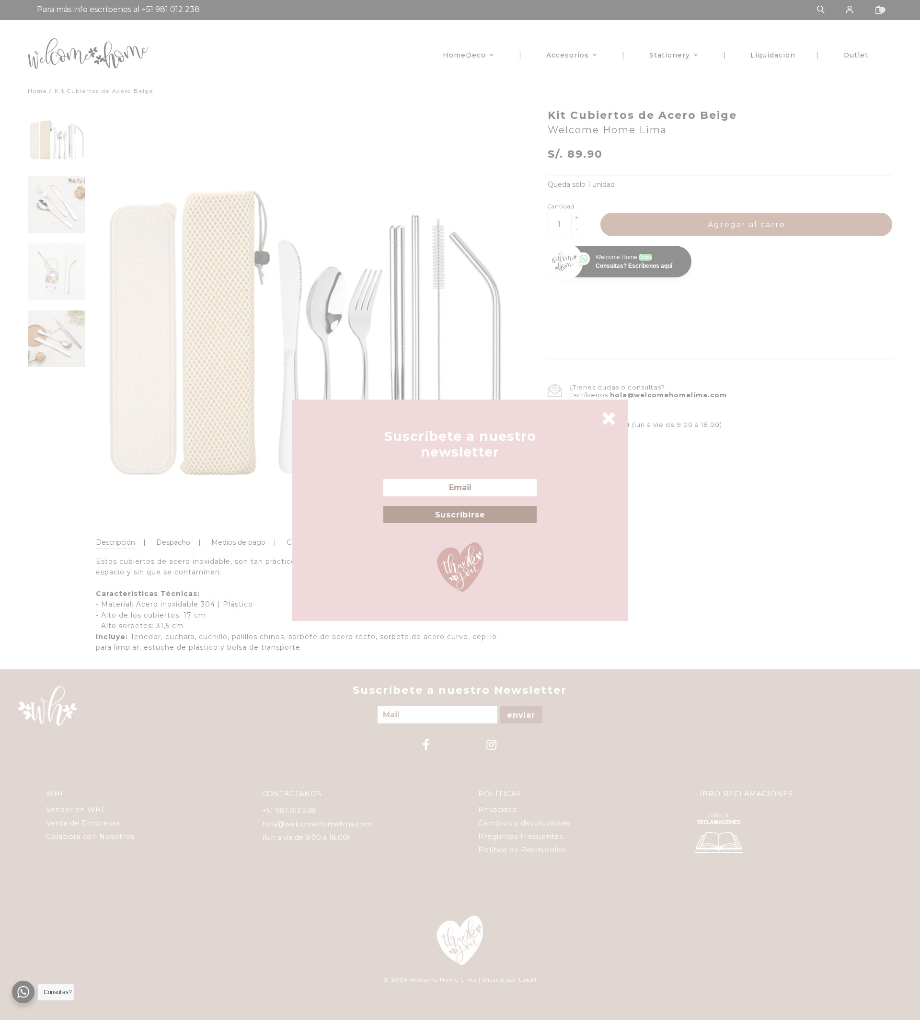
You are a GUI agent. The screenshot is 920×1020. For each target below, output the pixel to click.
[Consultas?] (23, 992)
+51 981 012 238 (289, 810)
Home (37, 91)
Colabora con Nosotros (90, 836)
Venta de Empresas (83, 823)
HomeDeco (464, 55)
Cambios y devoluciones (524, 823)
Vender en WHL (76, 809)
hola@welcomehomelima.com (668, 395)
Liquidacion (772, 55)
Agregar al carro (746, 224)
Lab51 (528, 979)
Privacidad (497, 809)
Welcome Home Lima (607, 130)
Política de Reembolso (521, 850)
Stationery (669, 55)
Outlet (855, 55)
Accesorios (567, 55)
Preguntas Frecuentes (520, 836)
